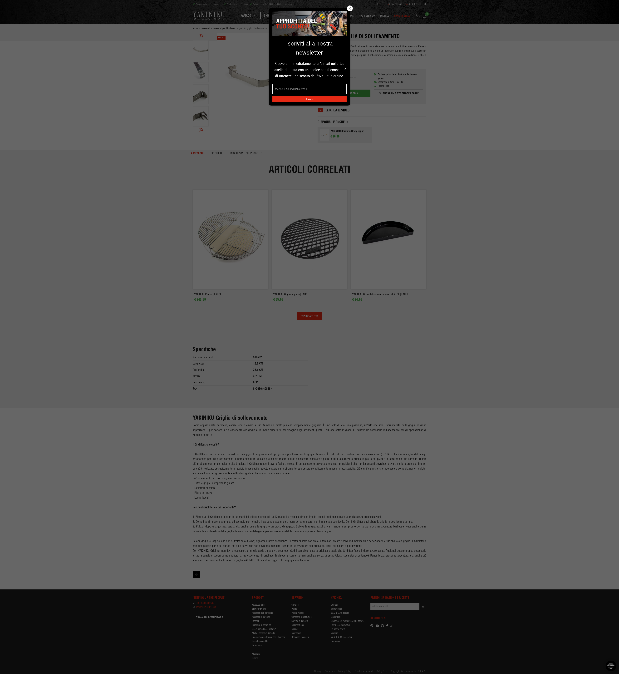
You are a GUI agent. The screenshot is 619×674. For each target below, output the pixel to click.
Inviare (309, 99)
